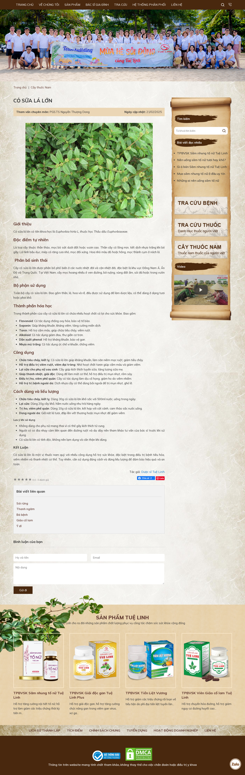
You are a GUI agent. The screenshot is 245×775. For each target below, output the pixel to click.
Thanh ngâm (25, 509)
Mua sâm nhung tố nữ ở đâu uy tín (201, 174)
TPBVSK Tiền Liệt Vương (146, 693)
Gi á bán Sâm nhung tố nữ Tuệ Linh (202, 167)
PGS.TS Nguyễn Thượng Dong (70, 112)
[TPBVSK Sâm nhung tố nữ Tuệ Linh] (38, 660)
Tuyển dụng (137, 730)
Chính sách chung (104, 730)
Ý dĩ (19, 526)
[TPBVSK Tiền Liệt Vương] (151, 660)
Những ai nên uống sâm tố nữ (198, 180)
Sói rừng (22, 503)
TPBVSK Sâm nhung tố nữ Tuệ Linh (202, 153)
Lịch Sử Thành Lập (44, 730)
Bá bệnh (22, 515)
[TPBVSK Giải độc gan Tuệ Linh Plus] (94, 660)
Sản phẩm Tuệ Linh (122, 617)
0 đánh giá (41, 480)
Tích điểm (74, 730)
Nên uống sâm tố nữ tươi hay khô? (201, 160)
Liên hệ (210, 730)
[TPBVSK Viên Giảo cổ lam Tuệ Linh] (207, 660)
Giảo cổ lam (24, 520)
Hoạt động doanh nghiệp (176, 730)
